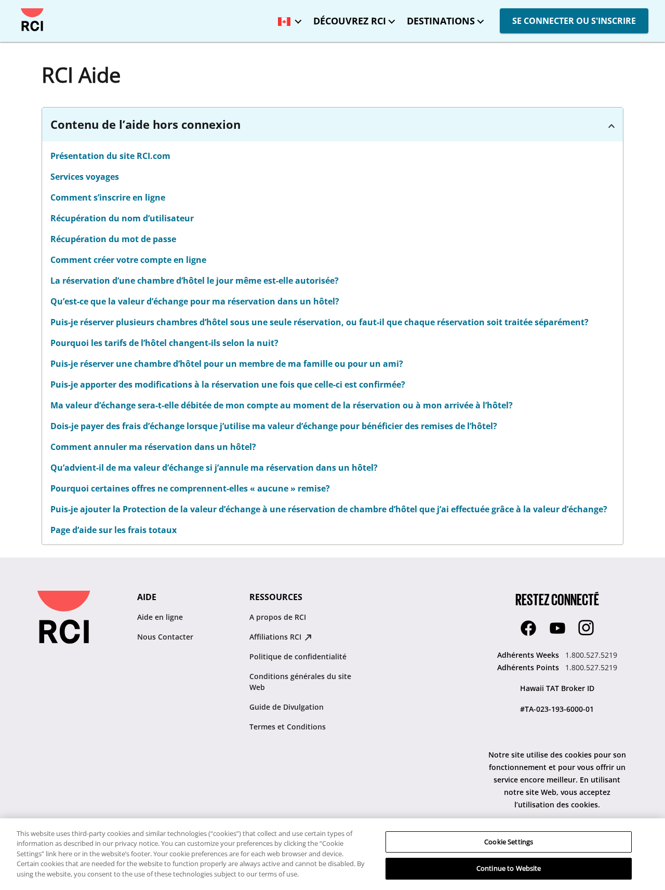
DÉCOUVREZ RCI (349, 21)
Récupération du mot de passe (113, 239)
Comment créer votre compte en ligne (128, 259)
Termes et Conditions (287, 727)
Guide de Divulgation (286, 707)
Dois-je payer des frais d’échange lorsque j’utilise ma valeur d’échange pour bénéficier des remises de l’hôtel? (273, 426)
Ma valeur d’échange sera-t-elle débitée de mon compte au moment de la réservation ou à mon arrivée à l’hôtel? (281, 405)
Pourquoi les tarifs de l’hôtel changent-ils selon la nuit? (164, 343)
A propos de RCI (277, 617)
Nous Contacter (165, 637)
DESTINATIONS (441, 21)
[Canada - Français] (287, 18)
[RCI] (32, 19)
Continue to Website (508, 868)
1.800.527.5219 (591, 655)
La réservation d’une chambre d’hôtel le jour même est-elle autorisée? (194, 280)
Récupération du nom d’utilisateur (122, 218)
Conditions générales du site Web (300, 681)
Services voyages (84, 176)
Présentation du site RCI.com (110, 156)
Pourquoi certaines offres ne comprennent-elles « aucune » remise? (190, 488)
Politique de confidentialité (298, 656)
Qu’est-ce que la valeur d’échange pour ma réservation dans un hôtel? (194, 301)
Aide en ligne (160, 617)
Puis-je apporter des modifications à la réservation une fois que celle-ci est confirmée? (227, 384)
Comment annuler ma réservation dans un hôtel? (153, 447)
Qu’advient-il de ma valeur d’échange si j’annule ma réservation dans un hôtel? (214, 467)
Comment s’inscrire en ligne (107, 197)
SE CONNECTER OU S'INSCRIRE (574, 20)
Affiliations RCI (276, 637)
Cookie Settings (508, 841)
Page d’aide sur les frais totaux (113, 530)
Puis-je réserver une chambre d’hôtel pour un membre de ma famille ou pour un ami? (226, 363)
